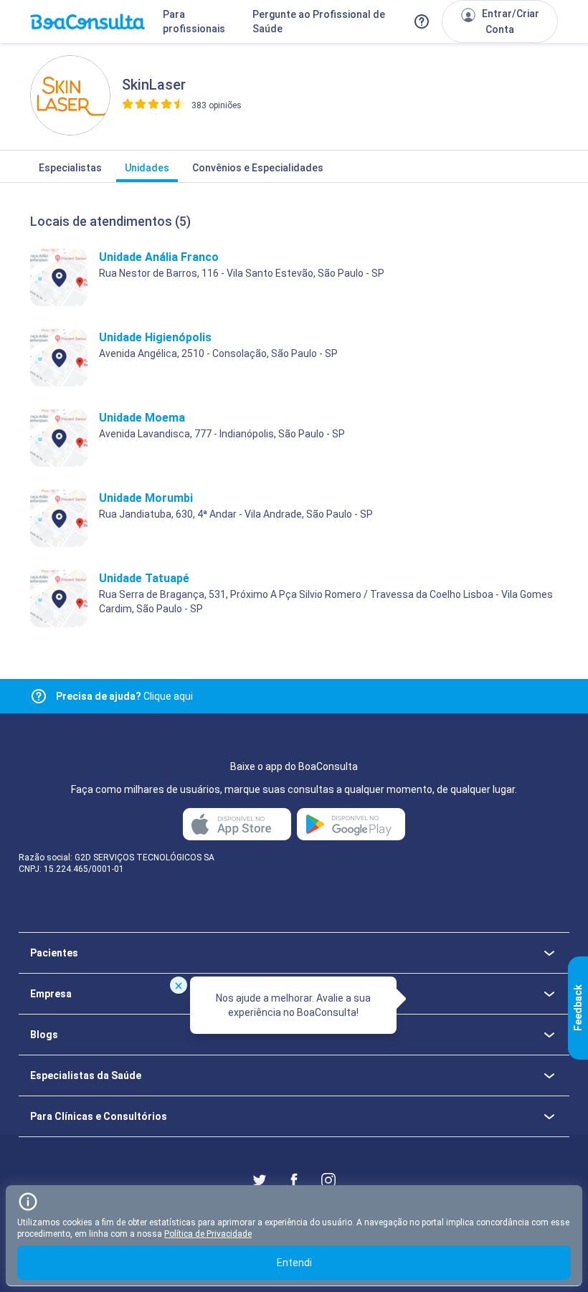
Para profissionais (194, 21)
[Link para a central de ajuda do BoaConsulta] (421, 21)
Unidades (147, 168)
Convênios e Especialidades (257, 168)
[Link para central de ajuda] (38, 696)
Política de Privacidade (208, 1234)
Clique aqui (124, 696)
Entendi (294, 1262)
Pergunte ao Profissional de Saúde (318, 21)
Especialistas (70, 168)
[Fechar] (178, 985)
